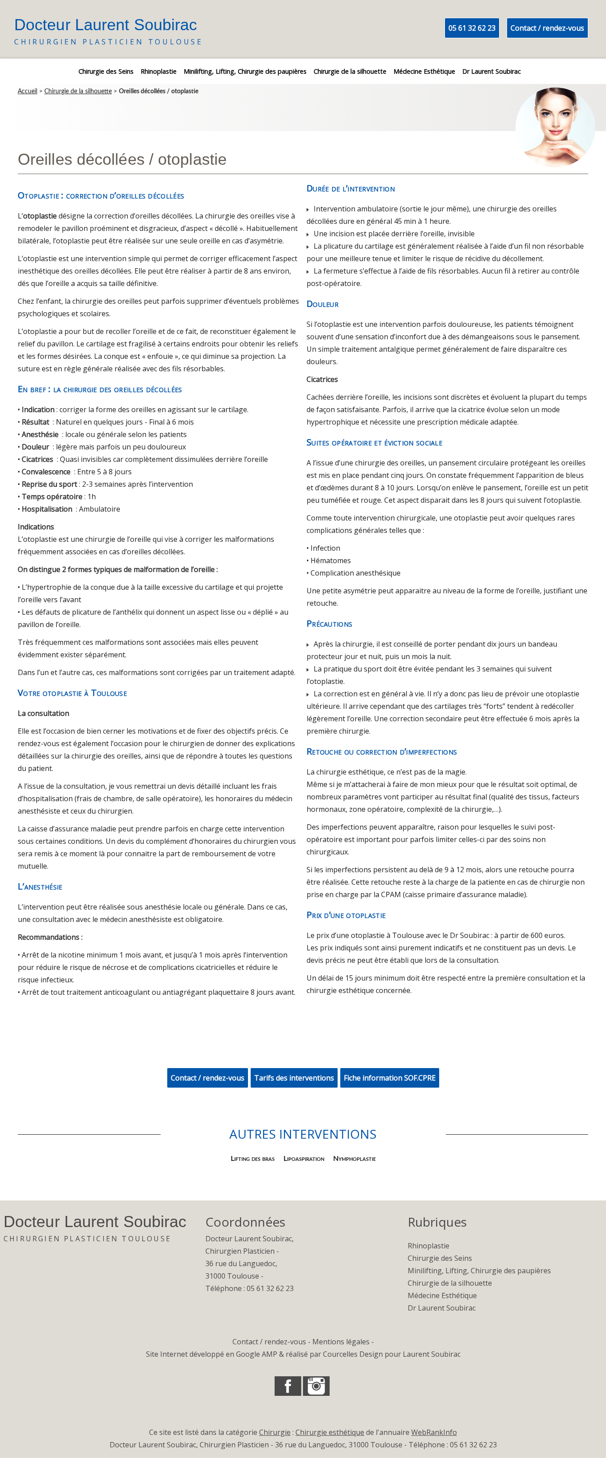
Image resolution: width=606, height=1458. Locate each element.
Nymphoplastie (354, 1158)
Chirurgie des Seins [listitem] (106, 71)
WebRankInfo (434, 1432)
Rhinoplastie (428, 1246)
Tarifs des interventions (294, 1078)
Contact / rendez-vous (547, 28)
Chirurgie (275, 1432)
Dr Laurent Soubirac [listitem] (491, 71)
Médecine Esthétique (442, 1295)
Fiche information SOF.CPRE (390, 1078)
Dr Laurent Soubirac (442, 1308)
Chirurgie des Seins (440, 1258)
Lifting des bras (253, 1158)
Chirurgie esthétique (329, 1432)
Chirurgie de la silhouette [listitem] (350, 71)
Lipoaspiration (303, 1158)
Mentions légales (341, 1342)
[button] (288, 1386)
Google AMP (256, 1354)
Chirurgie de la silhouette (78, 91)
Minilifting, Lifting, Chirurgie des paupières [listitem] (245, 71)
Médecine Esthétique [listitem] (424, 71)
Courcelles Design (353, 1354)
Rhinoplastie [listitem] (159, 71)
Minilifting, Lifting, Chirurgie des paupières (479, 1270)
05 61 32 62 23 (472, 28)
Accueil (27, 91)
